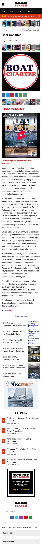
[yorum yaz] (25, 95)
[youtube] (26, 517)
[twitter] (8, 95)
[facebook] (3, 95)
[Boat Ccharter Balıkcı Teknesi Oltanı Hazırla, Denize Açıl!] (21, 4)
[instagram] (21, 517)
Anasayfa (5, 30)
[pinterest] (16, 95)
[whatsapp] (30, 517)
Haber (12, 30)
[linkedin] (12, 95)
